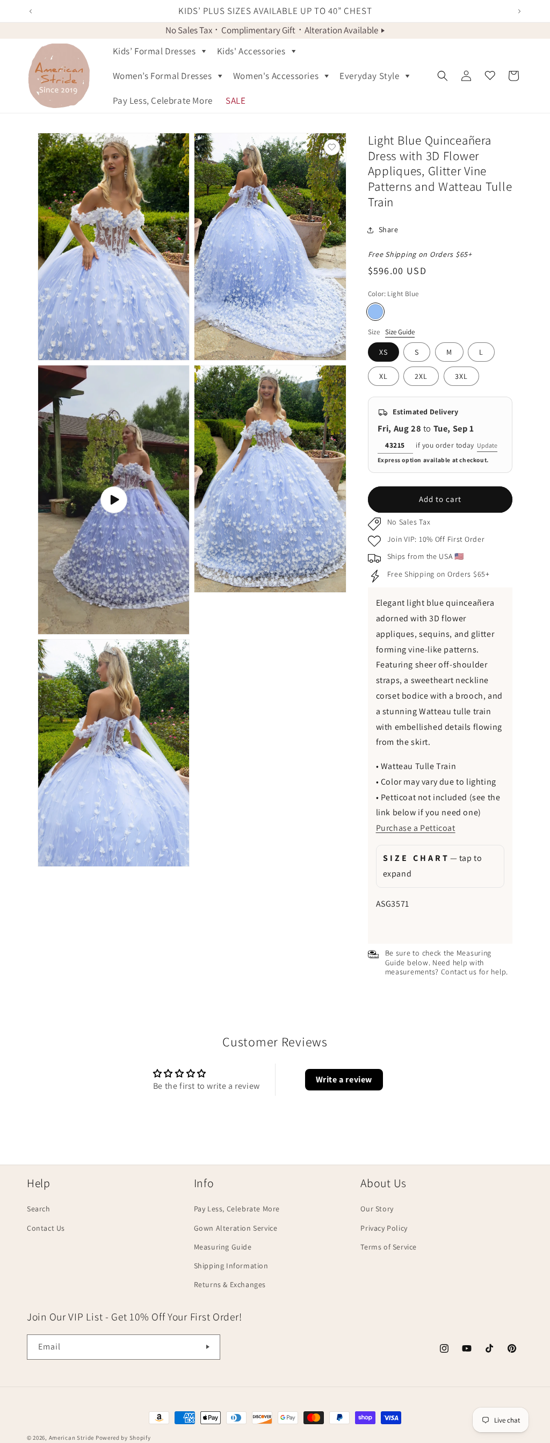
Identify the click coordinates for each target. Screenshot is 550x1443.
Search (38, 1209)
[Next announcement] (519, 11)
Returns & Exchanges (230, 1284)
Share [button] (389, 229)
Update (487, 445)
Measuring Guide (223, 1247)
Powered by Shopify (123, 1437)
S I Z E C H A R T (432, 865)
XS (383, 352)
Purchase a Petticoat (415, 828)
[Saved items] (490, 76)
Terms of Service (388, 1247)
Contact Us (46, 1228)
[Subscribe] (208, 1347)
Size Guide (400, 331)
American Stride (72, 1437)
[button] (158, 51)
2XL (421, 376)
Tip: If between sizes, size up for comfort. (438, 870)
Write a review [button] (344, 1079)
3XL (461, 376)
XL (383, 376)
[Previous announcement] (30, 11)
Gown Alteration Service (236, 1228)
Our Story (376, 1209)
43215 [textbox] (395, 445)
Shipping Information (231, 1265)
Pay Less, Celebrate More (237, 1209)
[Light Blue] (375, 311)
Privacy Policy (383, 1228)
